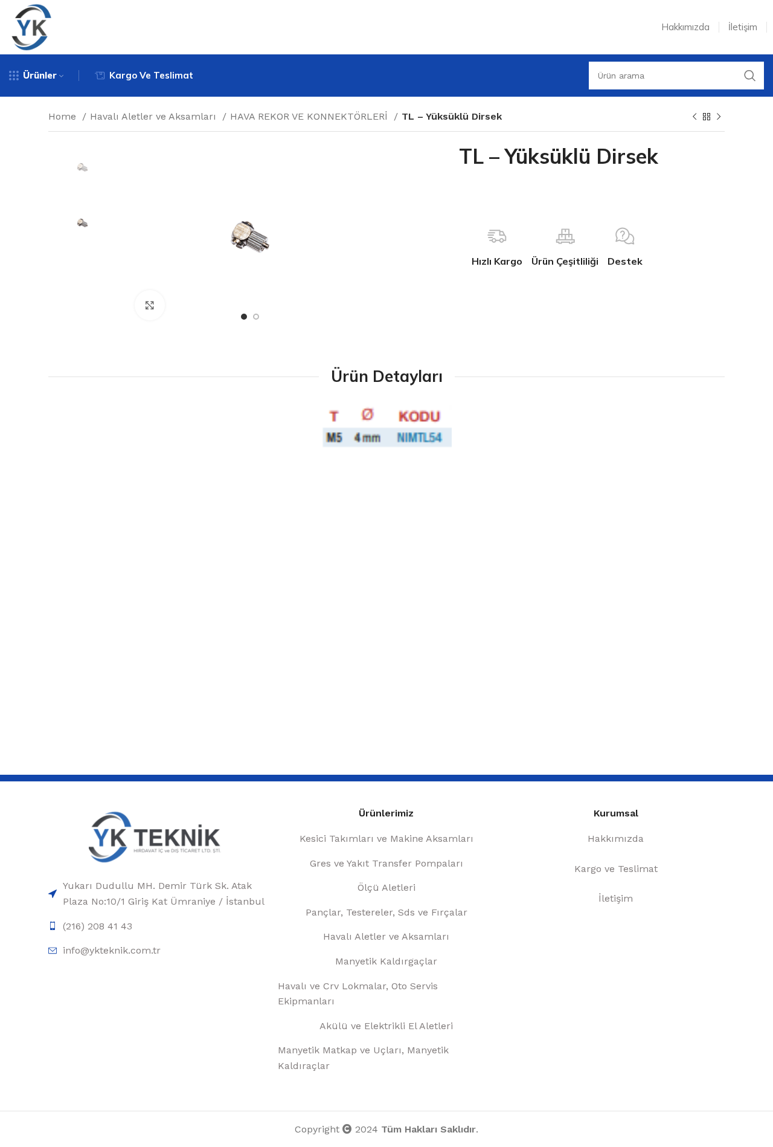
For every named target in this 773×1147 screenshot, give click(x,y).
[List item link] (157, 893)
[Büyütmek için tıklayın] (150, 305)
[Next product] (719, 117)
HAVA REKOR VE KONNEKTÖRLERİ (310, 116)
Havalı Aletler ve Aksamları (154, 116)
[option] (82, 167)
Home (63, 116)
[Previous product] (694, 117)
